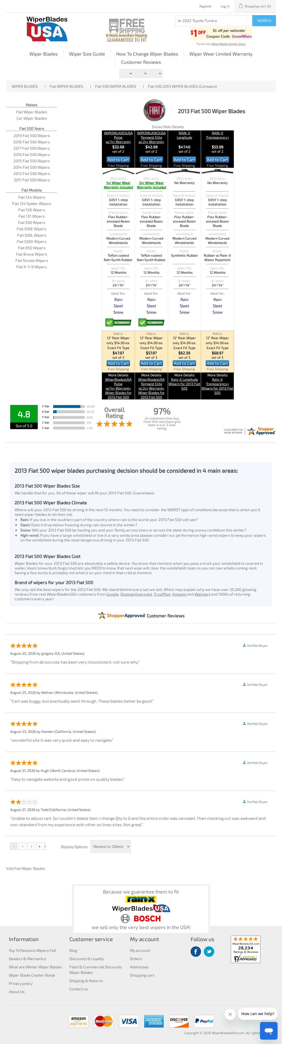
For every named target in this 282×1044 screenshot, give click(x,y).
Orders (136, 958)
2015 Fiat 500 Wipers (31, 160)
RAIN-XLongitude (184, 135)
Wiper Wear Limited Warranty (221, 53)
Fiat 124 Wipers (31, 197)
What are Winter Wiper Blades (35, 966)
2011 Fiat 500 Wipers (32, 179)
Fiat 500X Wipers (32, 241)
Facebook (196, 951)
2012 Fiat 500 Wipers (31, 173)
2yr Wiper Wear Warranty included (151, 184)
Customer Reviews (141, 62)
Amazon (179, 594)
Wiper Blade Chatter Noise (32, 975)
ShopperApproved (136, 594)
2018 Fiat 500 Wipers (31, 141)
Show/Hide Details (168, 126)
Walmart (202, 594)
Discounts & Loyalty (86, 958)
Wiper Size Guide (87, 53)
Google (112, 594)
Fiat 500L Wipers (31, 235)
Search (264, 20)
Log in (225, 6)
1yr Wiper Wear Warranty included (118, 184)
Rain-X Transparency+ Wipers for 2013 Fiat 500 (217, 386)
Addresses (139, 966)
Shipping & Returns (86, 980)
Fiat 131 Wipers (31, 216)
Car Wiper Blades (32, 118)
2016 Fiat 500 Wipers (31, 154)
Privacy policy (20, 983)
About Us (17, 991)
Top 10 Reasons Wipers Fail (32, 950)
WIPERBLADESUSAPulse (118, 137)
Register (205, 6)
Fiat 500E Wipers (31, 228)
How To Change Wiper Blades (147, 53)
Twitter (209, 951)
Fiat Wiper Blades (31, 111)
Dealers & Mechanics (27, 958)
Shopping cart (142, 975)
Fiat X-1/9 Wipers (31, 266)
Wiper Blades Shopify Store (228, 43)
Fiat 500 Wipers (31, 222)
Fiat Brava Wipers (31, 254)
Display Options (74, 846)
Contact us (78, 989)
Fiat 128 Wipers (31, 209)
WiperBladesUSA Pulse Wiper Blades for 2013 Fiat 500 (118, 388)
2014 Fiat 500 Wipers (31, 167)
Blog (73, 950)
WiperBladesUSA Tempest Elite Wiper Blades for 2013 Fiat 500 (151, 388)
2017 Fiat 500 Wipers (31, 148)
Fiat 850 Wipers (31, 247)
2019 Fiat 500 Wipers (31, 135)
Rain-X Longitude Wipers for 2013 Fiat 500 (184, 383)
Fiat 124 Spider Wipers (31, 203)
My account (140, 950)
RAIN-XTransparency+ (217, 135)
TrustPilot (162, 594)
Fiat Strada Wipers (31, 260)
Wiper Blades (43, 53)
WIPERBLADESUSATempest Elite (151, 137)
